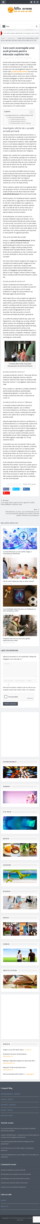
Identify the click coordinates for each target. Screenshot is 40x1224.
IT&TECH (4, 1099)
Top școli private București (16, 117)
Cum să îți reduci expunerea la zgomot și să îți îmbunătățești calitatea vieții (17, 503)
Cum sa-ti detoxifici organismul (16, 1187)
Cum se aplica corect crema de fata (20, 1174)
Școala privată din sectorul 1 (18, 121)
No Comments (28, 58)
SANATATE (4, 1105)
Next (35, 509)
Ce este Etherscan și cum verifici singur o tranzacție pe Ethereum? (17, 553)
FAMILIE (10, 1110)
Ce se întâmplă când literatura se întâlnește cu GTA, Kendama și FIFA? (19, 610)
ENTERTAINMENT (7, 1094)
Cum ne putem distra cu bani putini (17, 1183)
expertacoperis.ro (9, 1063)
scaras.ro (28, 1050)
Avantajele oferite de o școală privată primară (19, 115)
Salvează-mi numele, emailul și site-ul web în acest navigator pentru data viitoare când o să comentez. (19, 688)
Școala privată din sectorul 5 (18, 119)
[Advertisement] (20, 734)
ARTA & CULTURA (7, 1115)
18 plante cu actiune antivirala (16, 1170)
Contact (3, 1200)
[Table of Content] (31, 112)
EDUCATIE (20, 58)
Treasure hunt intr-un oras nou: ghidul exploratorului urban (16, 639)
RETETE (10, 1099)
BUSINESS (12, 1105)
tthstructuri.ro (8, 1056)
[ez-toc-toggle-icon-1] (30, 112)
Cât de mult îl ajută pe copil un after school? (18, 581)
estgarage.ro (30, 1074)
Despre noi (4, 1206)
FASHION (17, 1094)
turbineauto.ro (8, 1070)
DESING (3, 1110)
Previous (6, 500)
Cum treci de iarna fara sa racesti (20, 1178)
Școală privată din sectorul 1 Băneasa (21, 123)
